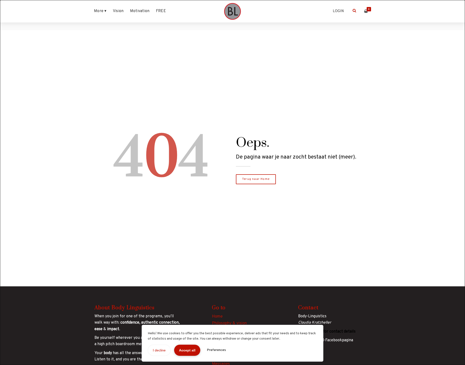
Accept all (187, 350)
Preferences (216, 350)
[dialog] (232, 182)
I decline (159, 350)
